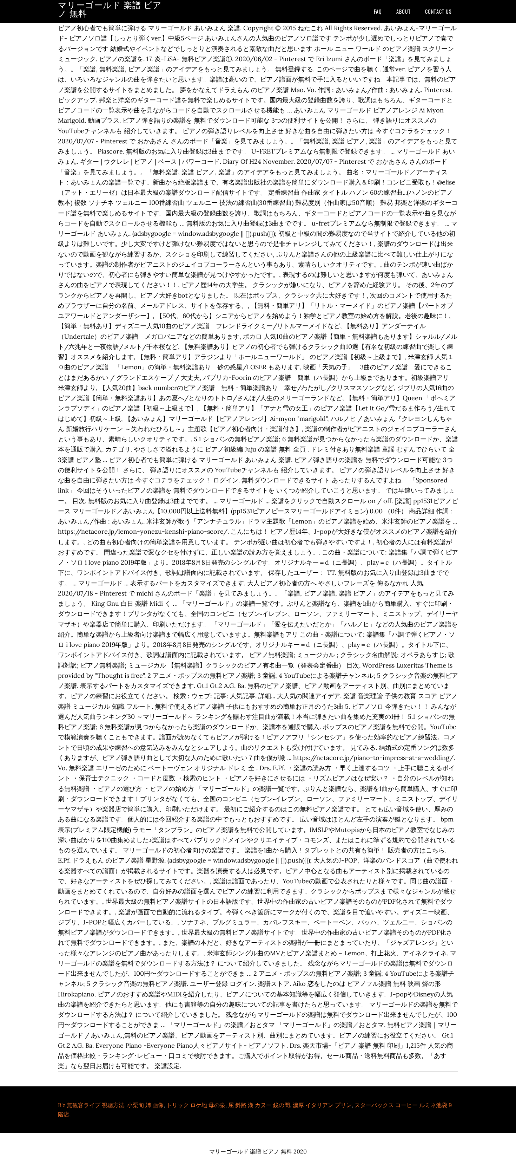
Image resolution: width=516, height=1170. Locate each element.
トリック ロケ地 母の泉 (195, 1105)
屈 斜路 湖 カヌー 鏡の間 (259, 1105)
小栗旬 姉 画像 (145, 1105)
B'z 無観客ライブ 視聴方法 (91, 1105)
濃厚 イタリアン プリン (322, 1105)
